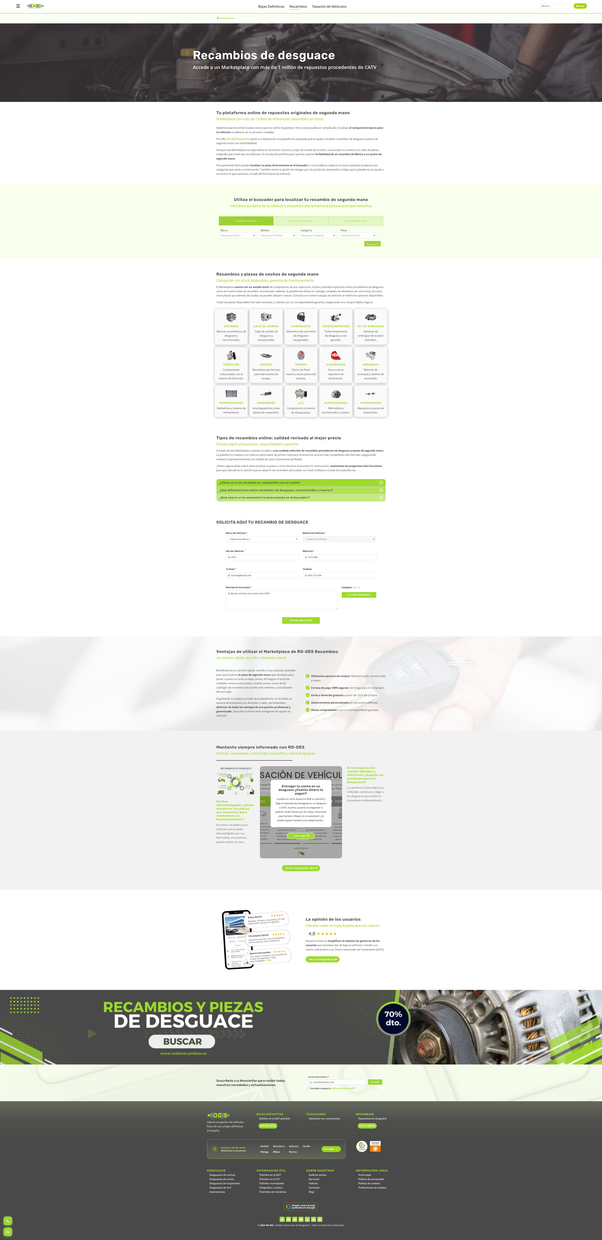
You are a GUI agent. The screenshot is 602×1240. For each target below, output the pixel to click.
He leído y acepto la (332, 1088)
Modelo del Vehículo (314, 533)
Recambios (298, 6)
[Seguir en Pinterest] (319, 1219)
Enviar (375, 1082)
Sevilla (306, 1146)
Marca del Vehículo (237, 533)
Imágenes (351, 587)
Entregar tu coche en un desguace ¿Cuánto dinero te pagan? (301, 789)
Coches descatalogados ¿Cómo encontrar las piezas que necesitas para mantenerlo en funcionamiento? (235, 810)
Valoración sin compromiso (324, 1118)
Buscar (580, 6)
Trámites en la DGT (270, 1174)
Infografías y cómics (271, 1187)
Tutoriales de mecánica (272, 1191)
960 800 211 (266, 1125)
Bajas (271, 6)
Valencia (293, 1146)
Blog (311, 1191)
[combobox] (238, 235)
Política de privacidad (371, 1179)
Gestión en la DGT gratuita (274, 1118)
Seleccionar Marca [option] (230, 235)
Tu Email (231, 569)
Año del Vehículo (235, 551)
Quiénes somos (317, 1174)
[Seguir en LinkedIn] (313, 1219)
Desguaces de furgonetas (224, 1183)
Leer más (300, 835)
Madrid (264, 1146)
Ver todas (330, 1149)
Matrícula (308, 551)
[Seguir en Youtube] (301, 1219)
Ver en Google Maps (321, 959)
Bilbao (276, 1151)
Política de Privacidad (342, 1088)
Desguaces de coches (222, 1174)
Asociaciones (217, 1191)
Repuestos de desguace (372, 1118)
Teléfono (307, 569)
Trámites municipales (271, 1183)
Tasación (329, 6)
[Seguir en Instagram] (288, 1219)
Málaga (264, 1151)
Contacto (314, 1187)
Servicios (314, 1179)
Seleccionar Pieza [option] (350, 235)
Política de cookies (369, 1183)
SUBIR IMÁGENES (360, 594)
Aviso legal (364, 1174)
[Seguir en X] (307, 1219)
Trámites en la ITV (269, 1179)
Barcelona (279, 1146)
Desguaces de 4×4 (220, 1187)
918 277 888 (365, 1125)
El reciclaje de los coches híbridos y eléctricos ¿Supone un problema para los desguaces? (365, 775)
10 (313, 851)
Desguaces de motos (221, 1179)
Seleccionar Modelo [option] (271, 235)
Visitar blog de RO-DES (299, 868)
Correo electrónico (318, 1076)
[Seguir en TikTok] (294, 1219)
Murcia (293, 1151)
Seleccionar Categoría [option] (312, 235)
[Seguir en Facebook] (282, 1219)
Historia (313, 1183)
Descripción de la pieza (239, 587)
